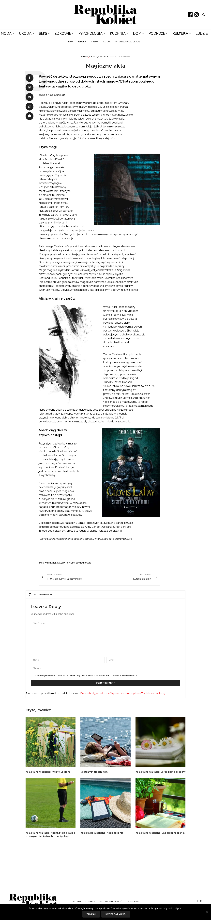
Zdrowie (63, 33)
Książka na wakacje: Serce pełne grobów (160, 771)
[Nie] (207, 912)
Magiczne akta (105, 65)
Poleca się (103, 57)
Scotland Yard (83, 563)
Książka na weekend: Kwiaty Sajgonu (48, 771)
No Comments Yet (44, 594)
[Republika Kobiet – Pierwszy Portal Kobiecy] (105, 14)
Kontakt (90, 901)
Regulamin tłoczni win (94, 771)
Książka (84, 57)
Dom (137, 33)
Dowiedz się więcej (116, 914)
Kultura (180, 33)
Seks (43, 33)
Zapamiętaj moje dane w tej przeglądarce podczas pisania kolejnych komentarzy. (86, 675)
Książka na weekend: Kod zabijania (101, 832)
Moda (6, 33)
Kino (70, 42)
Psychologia (90, 33)
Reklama (76, 901)
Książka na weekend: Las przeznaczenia (160, 832)
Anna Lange (50, 563)
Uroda (25, 33)
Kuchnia (118, 33)
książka (61, 563)
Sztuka (106, 42)
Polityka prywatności (111, 901)
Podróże (157, 33)
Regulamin (133, 901)
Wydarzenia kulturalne (127, 42)
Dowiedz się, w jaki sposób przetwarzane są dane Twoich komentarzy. (123, 693)
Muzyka (94, 42)
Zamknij (91, 914)
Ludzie (202, 33)
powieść (70, 563)
